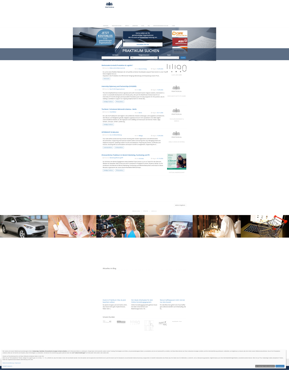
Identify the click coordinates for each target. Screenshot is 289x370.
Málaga (141, 135)
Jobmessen (135, 25)
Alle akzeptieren (280, 366)
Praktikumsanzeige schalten (160, 25)
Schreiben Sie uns (143, 44)
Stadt (169, 55)
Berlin (140, 113)
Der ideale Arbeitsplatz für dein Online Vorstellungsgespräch (142, 301)
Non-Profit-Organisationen (117, 89)
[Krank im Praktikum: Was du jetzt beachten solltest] (116, 285)
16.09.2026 (160, 69)
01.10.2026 (160, 158)
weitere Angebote (180, 205)
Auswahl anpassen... (8, 366)
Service (127, 25)
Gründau (141, 158)
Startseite (105, 25)
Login (173, 25)
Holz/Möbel (113, 112)
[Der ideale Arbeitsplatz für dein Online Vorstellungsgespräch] (144, 285)
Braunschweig (143, 69)
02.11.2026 (160, 113)
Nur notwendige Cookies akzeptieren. (265, 366)
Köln (140, 90)
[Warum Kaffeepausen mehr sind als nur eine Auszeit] (173, 285)
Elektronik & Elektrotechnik (117, 68)
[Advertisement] (151, 12)
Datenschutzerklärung (8, 363)
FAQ (149, 25)
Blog (142, 25)
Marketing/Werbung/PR (116, 158)
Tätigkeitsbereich (144, 55)
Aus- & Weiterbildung (116, 135)
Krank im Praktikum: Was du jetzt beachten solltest (114, 301)
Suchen (183, 57)
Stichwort (115, 55)
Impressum (18, 363)
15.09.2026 (160, 90)
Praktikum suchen (116, 25)
